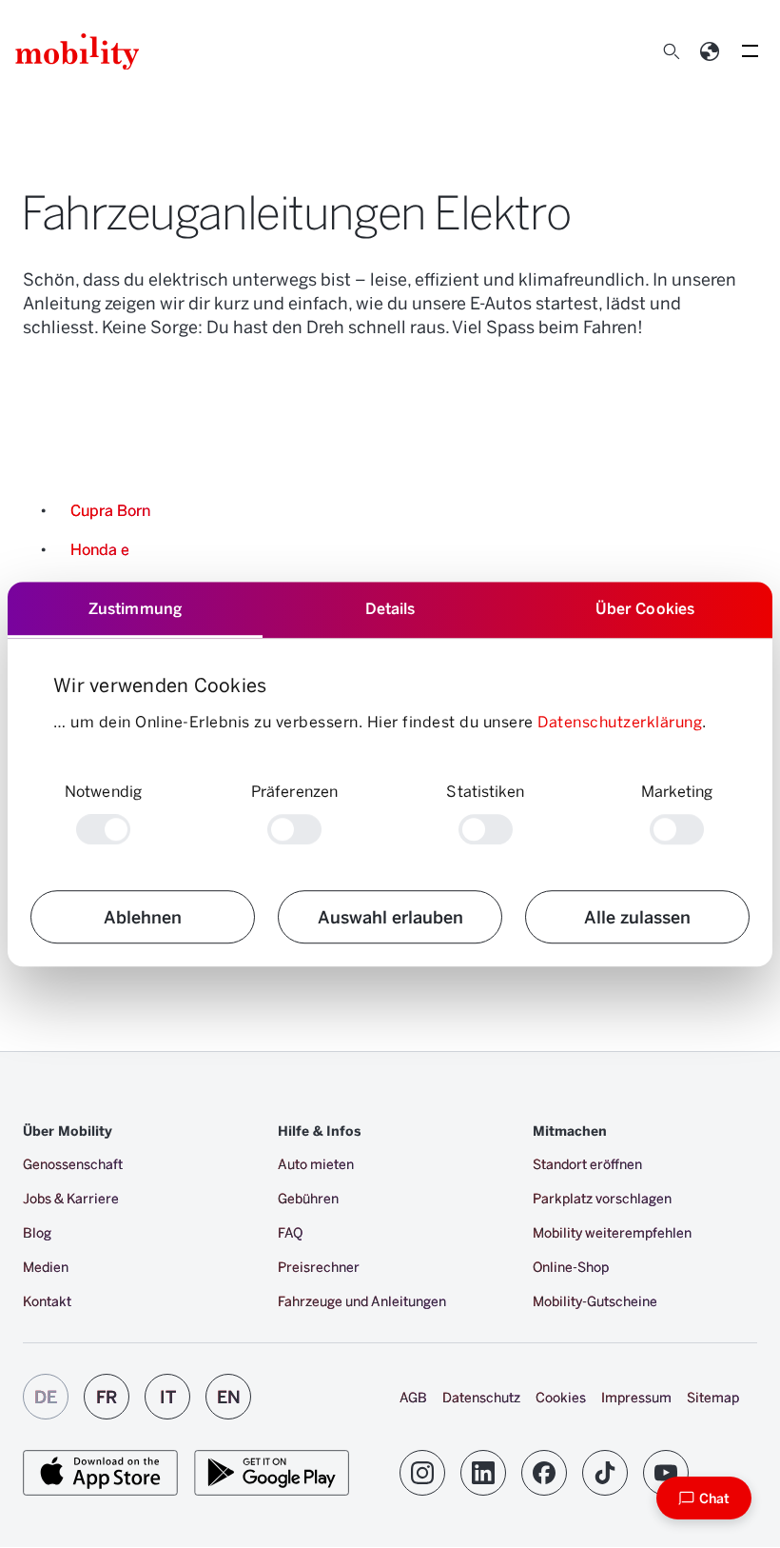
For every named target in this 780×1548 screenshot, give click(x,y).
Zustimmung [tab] (135, 608)
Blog (37, 1232)
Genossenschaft (73, 1164)
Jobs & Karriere (71, 1198)
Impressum (636, 1397)
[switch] (294, 829)
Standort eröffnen (587, 1164)
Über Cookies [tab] (644, 608)
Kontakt (47, 1301)
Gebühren (308, 1198)
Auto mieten (316, 1164)
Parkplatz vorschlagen (602, 1198)
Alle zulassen (637, 916)
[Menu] (749, 51)
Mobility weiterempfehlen (612, 1232)
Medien (45, 1267)
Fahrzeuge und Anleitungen (362, 1301)
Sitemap (713, 1397)
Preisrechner (319, 1267)
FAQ (290, 1232)
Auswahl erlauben (390, 916)
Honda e (99, 549)
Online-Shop (571, 1267)
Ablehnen (143, 916)
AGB (413, 1397)
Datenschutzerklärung (619, 721)
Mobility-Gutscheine (595, 1301)
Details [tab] (390, 608)
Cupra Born (110, 510)
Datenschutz (481, 1397)
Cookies (561, 1397)
